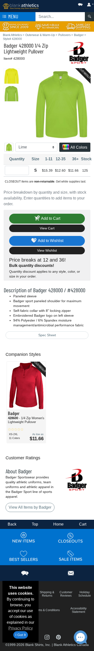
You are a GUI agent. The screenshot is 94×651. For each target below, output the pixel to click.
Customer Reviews (66, 594)
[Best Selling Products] (24, 556)
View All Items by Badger (30, 507)
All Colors (78, 147)
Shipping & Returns (47, 594)
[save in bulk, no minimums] (47, 26)
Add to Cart (50, 218)
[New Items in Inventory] (24, 538)
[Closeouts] (71, 538)
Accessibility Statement (78, 610)
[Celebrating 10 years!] (15, 26)
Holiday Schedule (84, 594)
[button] (66, 3)
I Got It (20, 635)
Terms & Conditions (47, 610)
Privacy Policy (20, 628)
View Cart (47, 228)
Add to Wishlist (50, 241)
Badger (11, 45)
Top (35, 524)
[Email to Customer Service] (71, 572)
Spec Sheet (47, 335)
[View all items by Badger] (78, 52)
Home (58, 524)
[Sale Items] (71, 556)
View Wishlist (47, 250)
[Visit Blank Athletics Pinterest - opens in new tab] (58, 637)
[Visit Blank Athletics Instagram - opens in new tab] (47, 637)
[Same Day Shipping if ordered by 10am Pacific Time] (78, 26)
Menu (12, 16)
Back (12, 524)
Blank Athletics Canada (71, 645)
